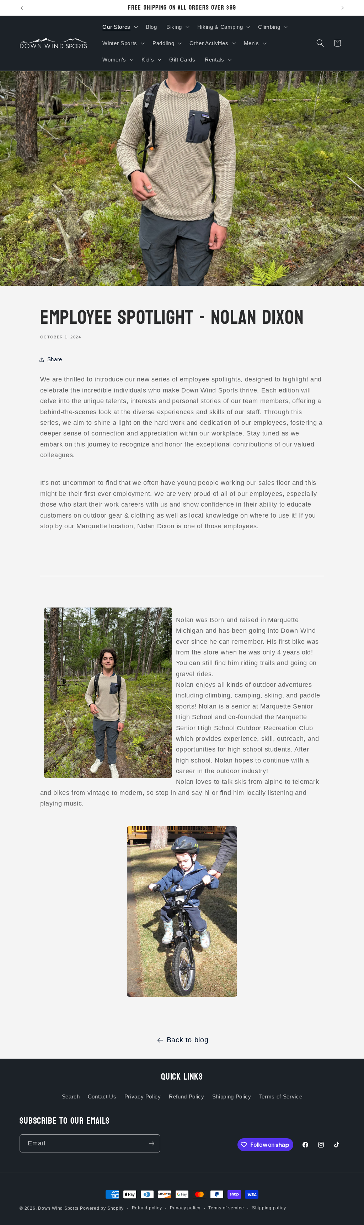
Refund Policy (186, 1096)
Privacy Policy (142, 1096)
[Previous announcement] (22, 7)
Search (71, 1096)
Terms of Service (281, 1096)
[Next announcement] (342, 7)
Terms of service (226, 1207)
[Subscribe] (151, 1143)
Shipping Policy (231, 1096)
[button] (119, 26)
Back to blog (188, 1040)
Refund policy (147, 1207)
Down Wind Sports (58, 1208)
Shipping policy (269, 1207)
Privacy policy (185, 1207)
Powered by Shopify (102, 1208)
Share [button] (54, 359)
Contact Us (102, 1096)
